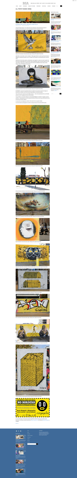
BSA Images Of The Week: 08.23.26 (54, 30)
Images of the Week (29, 435)
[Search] (61, 6)
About (28, 432)
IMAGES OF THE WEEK (31, 6)
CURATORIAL (44, 6)
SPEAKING (53, 6)
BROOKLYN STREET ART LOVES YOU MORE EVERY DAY (43, 3)
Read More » (58, 23)
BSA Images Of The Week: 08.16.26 (25, 470)
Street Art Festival (27, 25)
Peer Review (29, 437)
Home (28, 430)
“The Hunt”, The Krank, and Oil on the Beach (56, 86)
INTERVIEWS (25, 6)
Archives (28, 440)
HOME (17, 6)
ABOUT (20, 6)
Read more (17, 423)
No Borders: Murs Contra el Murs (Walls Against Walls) (27, 24)
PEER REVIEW (38, 6)
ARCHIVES (49, 6)
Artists (23, 25)
